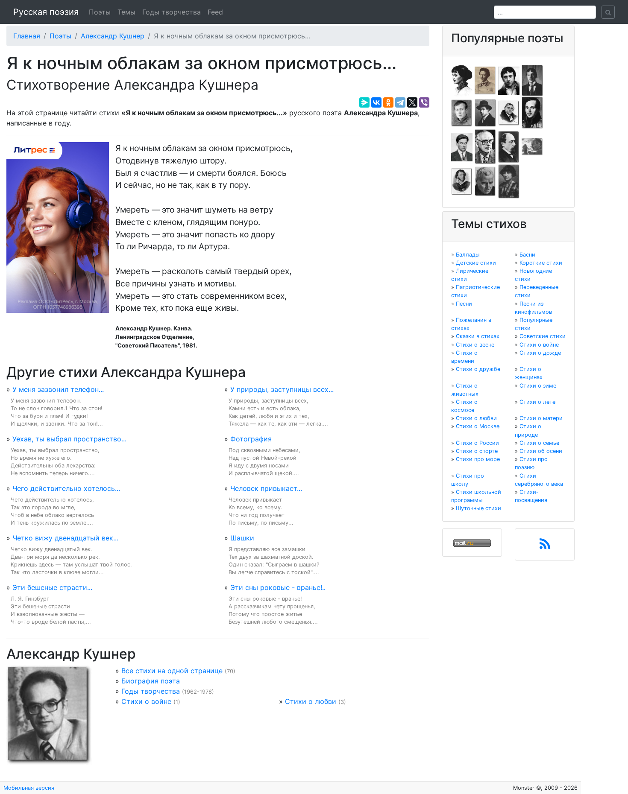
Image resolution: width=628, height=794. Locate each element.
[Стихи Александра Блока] (485, 80)
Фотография (251, 439)
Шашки (242, 538)
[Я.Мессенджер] (364, 102)
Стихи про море (478, 459)
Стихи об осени (540, 451)
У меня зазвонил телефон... (58, 389)
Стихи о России (477, 443)
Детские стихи (476, 263)
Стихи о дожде (540, 353)
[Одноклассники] (388, 102)
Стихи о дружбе (478, 369)
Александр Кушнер (112, 36)
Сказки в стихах (477, 336)
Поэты (100, 12)
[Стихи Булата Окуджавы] (532, 146)
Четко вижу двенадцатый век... (65, 538)
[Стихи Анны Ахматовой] (461, 80)
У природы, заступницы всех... (282, 389)
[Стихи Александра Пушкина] (461, 181)
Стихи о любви (310, 701)
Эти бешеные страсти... (52, 587)
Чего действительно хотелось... (66, 488)
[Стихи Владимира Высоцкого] (508, 80)
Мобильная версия (28, 788)
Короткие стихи (540, 263)
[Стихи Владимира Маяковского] (461, 146)
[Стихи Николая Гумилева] (532, 80)
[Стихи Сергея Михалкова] (485, 146)
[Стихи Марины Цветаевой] (508, 181)
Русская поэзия (46, 12)
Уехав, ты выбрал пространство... (69, 439)
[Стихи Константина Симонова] (485, 181)
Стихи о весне (475, 345)
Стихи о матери (541, 418)
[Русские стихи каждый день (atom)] (545, 546)
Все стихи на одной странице (172, 670)
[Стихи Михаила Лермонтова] (532, 112)
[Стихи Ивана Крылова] (508, 112)
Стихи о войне (146, 701)
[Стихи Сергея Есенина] (485, 112)
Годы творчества (171, 12)
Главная (26, 36)
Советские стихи (542, 336)
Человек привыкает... (266, 488)
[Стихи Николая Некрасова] (508, 146)
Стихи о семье (539, 443)
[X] (412, 102)
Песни (464, 304)
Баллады (468, 254)
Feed (215, 12)
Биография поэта (150, 681)
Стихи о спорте (477, 451)
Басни (527, 254)
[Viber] (424, 102)
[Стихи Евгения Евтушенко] (461, 112)
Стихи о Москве (477, 426)
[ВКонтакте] (376, 102)
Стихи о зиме (537, 385)
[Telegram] (400, 102)
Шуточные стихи (478, 508)
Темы (126, 12)
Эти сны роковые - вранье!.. (278, 587)
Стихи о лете (537, 402)
